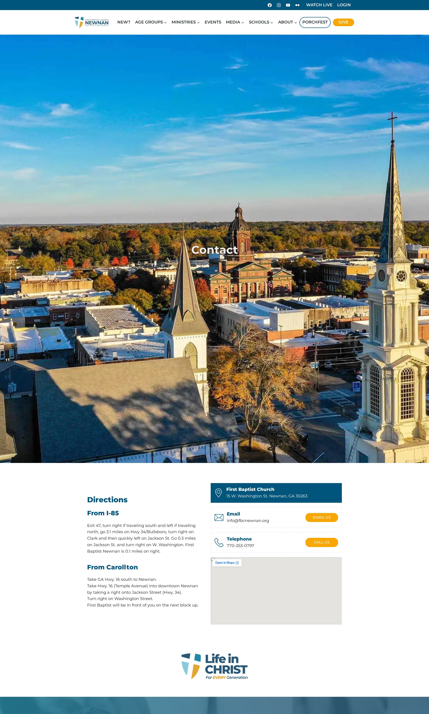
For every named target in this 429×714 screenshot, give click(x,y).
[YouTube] (288, 5)
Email (233, 514)
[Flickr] (297, 5)
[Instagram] (279, 5)
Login (344, 4)
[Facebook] (270, 5)
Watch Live (319, 4)
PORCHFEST (315, 22)
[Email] (218, 517)
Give (344, 22)
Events (213, 22)
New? (123, 22)
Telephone (239, 539)
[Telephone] (218, 542)
